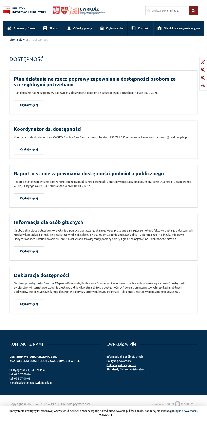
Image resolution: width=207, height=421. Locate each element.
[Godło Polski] (56, 10)
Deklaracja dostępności (41, 275)
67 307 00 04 (22, 374)
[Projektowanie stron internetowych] (172, 403)
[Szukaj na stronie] (193, 10)
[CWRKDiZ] (88, 10)
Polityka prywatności (119, 361)
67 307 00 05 (22, 378)
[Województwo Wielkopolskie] (64, 11)
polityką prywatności (184, 411)
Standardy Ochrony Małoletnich (126, 369)
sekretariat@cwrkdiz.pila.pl (35, 382)
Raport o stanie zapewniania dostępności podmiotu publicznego (89, 173)
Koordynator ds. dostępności (47, 129)
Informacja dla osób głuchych (48, 222)
